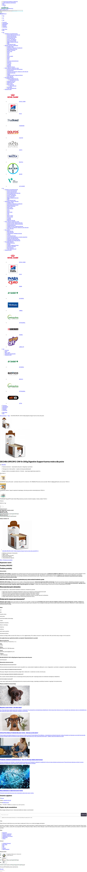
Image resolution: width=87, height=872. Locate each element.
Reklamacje (4, 837)
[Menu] (6, 854)
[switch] (4, 862)
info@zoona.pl (5, 802)
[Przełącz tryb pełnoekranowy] (1, 870)
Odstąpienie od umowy (7, 836)
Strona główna (3, 415)
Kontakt (4, 5)
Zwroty (4, 838)
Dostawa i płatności (6, 835)
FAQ (3, 846)
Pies (9, 415)
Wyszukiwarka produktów (6, 10)
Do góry (2, 869)
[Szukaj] (1, 12)
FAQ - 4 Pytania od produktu (6, 560)
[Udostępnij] (2, 870)
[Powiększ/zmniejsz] (0, 870)
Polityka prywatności (7, 833)
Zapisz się (84, 814)
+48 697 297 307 (7, 800)
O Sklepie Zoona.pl (6, 843)
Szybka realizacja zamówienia (9, 2)
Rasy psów (4, 844)
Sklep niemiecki (5, 849)
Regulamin (4, 832)
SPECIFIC (4, 464)
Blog (3, 4)
